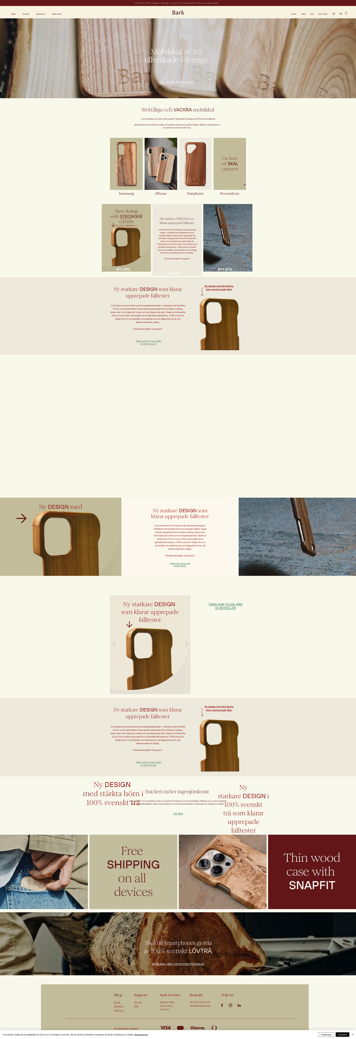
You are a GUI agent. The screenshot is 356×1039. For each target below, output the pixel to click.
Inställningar (326, 1034)
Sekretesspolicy (141, 1034)
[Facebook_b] (222, 1005)
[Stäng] (352, 1034)
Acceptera (342, 1034)
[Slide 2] (150, 689)
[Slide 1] (147, 689)
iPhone (117, 1002)
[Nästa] (187, 644)
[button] (346, 13)
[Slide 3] (153, 689)
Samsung (119, 1006)
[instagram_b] (230, 1005)
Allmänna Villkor (167, 1002)
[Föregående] (114, 644)
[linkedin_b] (239, 1005)
